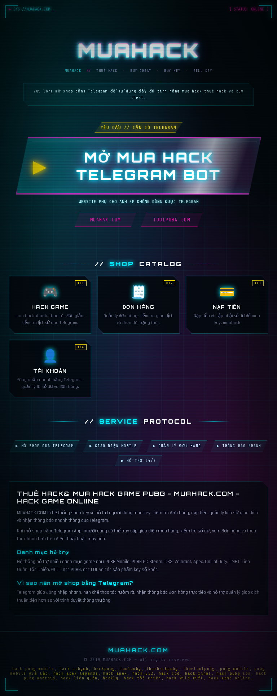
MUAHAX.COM (105, 219)
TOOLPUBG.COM (171, 219)
